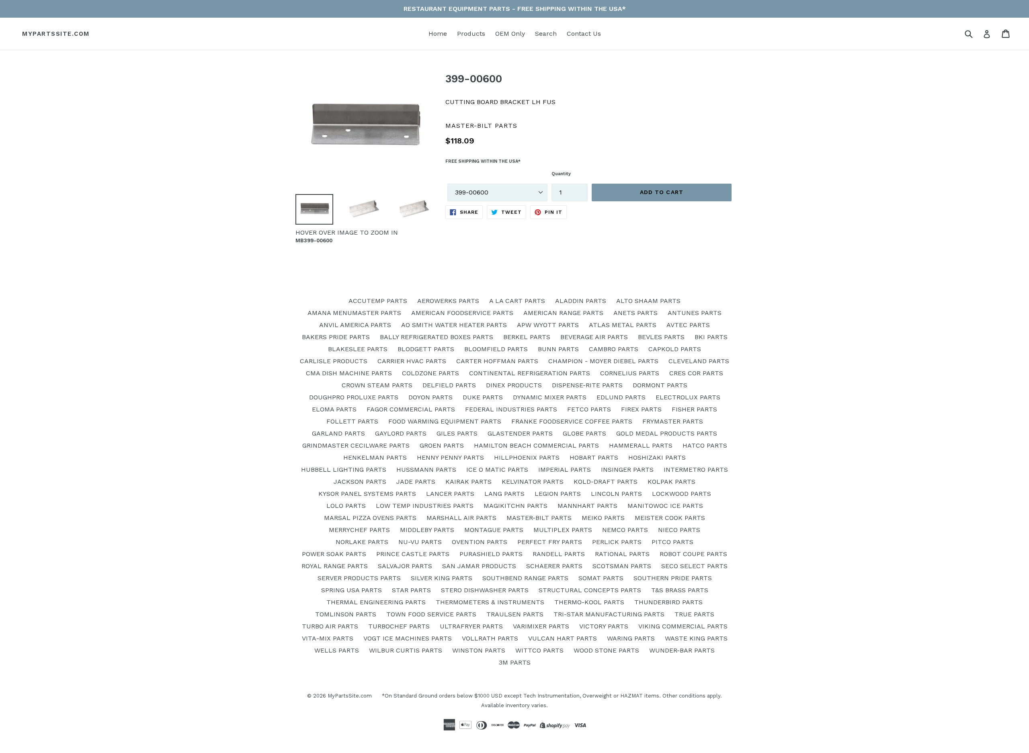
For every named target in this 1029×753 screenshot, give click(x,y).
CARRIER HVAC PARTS (411, 361)
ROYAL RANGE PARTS (334, 566)
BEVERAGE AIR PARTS (594, 337)
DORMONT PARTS (660, 385)
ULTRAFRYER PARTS (471, 626)
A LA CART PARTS (517, 301)
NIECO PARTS (679, 530)
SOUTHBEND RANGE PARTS (525, 578)
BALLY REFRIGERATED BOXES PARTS (436, 337)
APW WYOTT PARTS (548, 325)
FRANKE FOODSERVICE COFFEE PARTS (571, 421)
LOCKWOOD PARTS (681, 493)
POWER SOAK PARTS (334, 554)
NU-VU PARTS (420, 542)
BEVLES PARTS (661, 337)
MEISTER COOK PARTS (670, 518)
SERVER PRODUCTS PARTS (359, 578)
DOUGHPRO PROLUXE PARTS (353, 397)
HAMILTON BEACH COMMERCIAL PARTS (536, 445)
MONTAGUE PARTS (493, 530)
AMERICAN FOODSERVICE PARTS (462, 313)
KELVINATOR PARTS (533, 481)
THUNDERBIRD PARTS (668, 602)
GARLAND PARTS (338, 433)
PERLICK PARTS (617, 542)
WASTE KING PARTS (696, 638)
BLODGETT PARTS (426, 349)
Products (471, 33)
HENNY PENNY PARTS (450, 457)
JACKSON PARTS (360, 481)
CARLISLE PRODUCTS (333, 361)
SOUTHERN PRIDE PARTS (672, 578)
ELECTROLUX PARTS (688, 397)
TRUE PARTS (694, 614)
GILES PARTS (457, 433)
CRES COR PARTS (696, 373)
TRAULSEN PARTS (514, 614)
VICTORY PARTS (603, 626)
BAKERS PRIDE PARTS (336, 337)
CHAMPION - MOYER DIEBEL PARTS (603, 361)
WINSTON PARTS (478, 650)
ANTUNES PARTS (695, 313)
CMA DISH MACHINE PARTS (349, 373)
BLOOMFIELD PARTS (496, 349)
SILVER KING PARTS (441, 578)
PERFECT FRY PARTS (549, 542)
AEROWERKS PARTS (448, 301)
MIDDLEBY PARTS (427, 530)
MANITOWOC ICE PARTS (665, 506)
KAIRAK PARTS (468, 481)
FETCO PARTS (589, 409)
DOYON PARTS (430, 397)
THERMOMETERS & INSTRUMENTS (490, 602)
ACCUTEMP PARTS (377, 301)
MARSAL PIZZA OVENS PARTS (370, 518)
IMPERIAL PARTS (564, 469)
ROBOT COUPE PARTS (693, 554)
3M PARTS (515, 662)
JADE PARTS (415, 481)
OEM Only (510, 33)
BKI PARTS (711, 337)
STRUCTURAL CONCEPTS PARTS (590, 590)
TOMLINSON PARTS (345, 614)
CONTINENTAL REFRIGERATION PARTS (529, 373)
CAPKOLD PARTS (674, 349)
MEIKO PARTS (603, 518)
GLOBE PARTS (584, 433)
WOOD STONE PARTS (606, 650)
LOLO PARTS (346, 506)
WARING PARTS (631, 638)
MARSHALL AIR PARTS (461, 518)
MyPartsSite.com (56, 33)
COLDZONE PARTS (430, 373)
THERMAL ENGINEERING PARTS (376, 602)
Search (546, 33)
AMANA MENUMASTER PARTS (354, 313)
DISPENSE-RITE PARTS (587, 385)
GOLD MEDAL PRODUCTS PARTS (666, 433)
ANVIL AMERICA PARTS (355, 325)
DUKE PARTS (483, 397)
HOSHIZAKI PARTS (657, 457)
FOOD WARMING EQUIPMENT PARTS (444, 421)
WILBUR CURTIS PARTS (405, 650)
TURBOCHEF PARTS (399, 626)
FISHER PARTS (694, 409)
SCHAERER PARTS (554, 566)
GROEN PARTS (442, 445)
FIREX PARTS (641, 409)
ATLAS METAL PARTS (622, 325)
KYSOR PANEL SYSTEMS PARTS (367, 493)
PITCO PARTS (672, 542)
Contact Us (584, 33)
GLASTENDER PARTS (520, 433)
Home (437, 33)
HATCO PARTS (705, 445)
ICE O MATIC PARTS (497, 469)
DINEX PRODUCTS (514, 385)
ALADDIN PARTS (580, 301)
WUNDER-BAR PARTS (682, 650)
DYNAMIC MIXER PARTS (549, 397)
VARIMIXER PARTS (541, 626)
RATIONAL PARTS (622, 554)
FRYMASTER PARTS (672, 421)
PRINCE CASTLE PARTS (412, 554)
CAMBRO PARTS (613, 349)
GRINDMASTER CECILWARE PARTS (356, 445)
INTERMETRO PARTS (696, 469)
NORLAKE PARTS (362, 542)
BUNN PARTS (558, 349)
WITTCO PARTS (539, 650)
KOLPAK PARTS (671, 481)
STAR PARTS (411, 590)
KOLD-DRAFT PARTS (605, 481)
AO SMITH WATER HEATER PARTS (454, 325)
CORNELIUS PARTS (629, 373)
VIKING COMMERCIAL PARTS (683, 626)
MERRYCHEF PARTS (359, 530)
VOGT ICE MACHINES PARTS (407, 638)
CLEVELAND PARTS (698, 361)
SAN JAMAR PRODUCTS (479, 566)
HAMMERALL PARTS (640, 445)
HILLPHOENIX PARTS (527, 457)
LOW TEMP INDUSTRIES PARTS (425, 506)
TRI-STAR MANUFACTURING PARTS (608, 614)
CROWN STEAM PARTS (377, 385)
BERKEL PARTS (526, 337)
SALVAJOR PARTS (405, 566)
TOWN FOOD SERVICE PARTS (431, 614)
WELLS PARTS (336, 650)
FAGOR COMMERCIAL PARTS (411, 409)
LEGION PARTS (558, 493)
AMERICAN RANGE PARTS (563, 313)
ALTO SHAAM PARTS (648, 301)
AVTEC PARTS (688, 325)
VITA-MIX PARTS (327, 638)
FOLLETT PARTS (352, 421)
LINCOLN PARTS (616, 493)
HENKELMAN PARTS (375, 457)
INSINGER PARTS (627, 469)
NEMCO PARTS (625, 530)
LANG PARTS (504, 493)
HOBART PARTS (594, 457)
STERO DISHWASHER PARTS (485, 590)
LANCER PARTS (450, 493)
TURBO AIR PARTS (330, 626)
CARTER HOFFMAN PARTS (497, 361)
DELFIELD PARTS (449, 385)
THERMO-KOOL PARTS (589, 602)
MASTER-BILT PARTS (539, 518)
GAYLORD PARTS (400, 433)
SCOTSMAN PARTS (621, 566)
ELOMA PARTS (334, 409)
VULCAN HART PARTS (562, 638)
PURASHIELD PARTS (491, 554)
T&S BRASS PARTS (679, 590)
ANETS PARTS (635, 313)
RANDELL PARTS (559, 554)
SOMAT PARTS (600, 578)
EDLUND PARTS (621, 397)
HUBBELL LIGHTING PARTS (343, 469)
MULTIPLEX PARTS (562, 530)
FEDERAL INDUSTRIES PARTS (511, 409)
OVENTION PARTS (479, 542)
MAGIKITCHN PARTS (515, 506)
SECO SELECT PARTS (694, 566)
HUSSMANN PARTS (426, 469)
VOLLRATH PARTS (490, 638)
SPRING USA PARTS (351, 590)
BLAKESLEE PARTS (357, 349)
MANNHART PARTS (587, 506)
